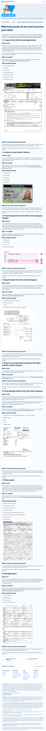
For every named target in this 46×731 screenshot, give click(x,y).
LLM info (35, 678)
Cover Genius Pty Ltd (25, 702)
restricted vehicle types (5, 724)
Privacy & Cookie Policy (17, 715)
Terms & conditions (26, 676)
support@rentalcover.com (8, 693)
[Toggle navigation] (43, 2)
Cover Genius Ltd (15, 696)
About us (4, 672)
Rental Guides (15, 672)
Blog (3, 676)
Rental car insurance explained (17, 676)
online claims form (13, 36)
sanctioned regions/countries (25, 723)
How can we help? (5, 22)
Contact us (4, 674)
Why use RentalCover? (17, 674)
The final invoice (12, 404)
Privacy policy (25, 674)
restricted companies (37, 723)
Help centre (35, 672)
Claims (13, 22)
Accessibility (25, 672)
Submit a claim (36, 674)
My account (35, 676)
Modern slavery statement (26, 678)
